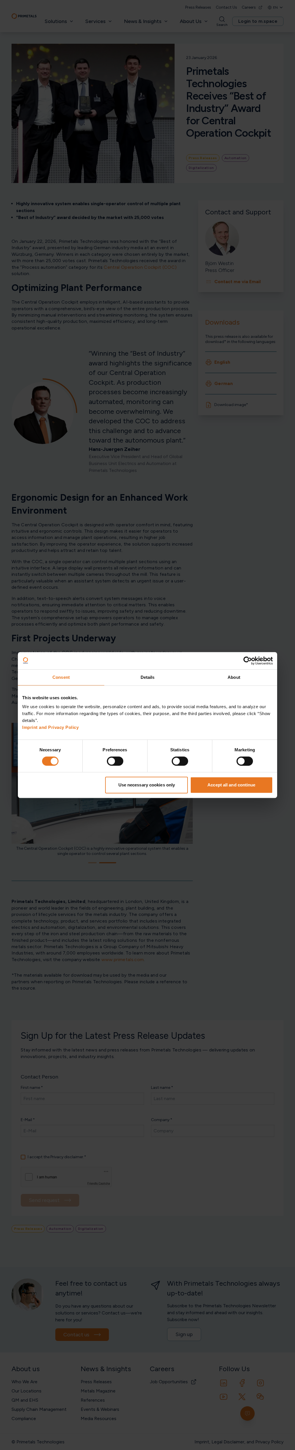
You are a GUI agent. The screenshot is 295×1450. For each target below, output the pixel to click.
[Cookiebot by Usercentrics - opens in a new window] (247, 660)
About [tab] (234, 677)
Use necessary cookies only (146, 784)
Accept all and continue (231, 784)
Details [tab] (148, 677)
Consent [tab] (61, 677)
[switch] (115, 761)
